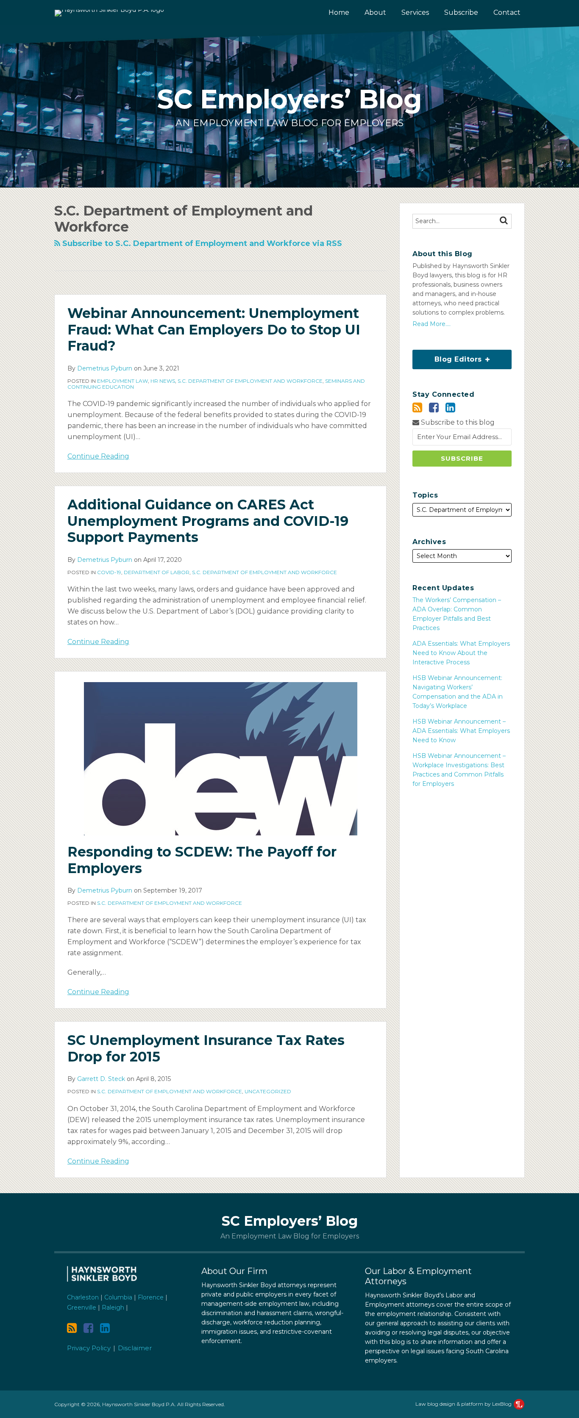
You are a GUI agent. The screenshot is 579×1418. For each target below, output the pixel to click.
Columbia (118, 1297)
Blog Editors (448, 356)
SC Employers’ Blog (289, 99)
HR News (162, 381)
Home (338, 12)
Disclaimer (135, 1348)
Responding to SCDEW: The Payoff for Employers (202, 859)
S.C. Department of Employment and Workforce (250, 381)
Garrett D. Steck (101, 1079)
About (375, 12)
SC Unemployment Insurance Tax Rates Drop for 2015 (206, 1048)
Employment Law (122, 381)
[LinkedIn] (450, 407)
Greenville (81, 1307)
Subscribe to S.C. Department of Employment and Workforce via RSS (201, 243)
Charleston (83, 1297)
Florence (151, 1297)
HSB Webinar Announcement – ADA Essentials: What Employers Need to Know (461, 731)
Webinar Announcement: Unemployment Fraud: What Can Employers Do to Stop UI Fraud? (213, 329)
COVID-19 (109, 572)
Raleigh (113, 1307)
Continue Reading (98, 455)
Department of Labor (156, 572)
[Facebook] (434, 407)
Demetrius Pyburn (104, 368)
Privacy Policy (89, 1348)
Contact (507, 12)
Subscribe (461, 12)
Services (415, 12)
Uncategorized (268, 1091)
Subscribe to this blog (457, 422)
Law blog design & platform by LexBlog (464, 1404)
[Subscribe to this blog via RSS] (417, 407)
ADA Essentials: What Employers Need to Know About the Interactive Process (461, 653)
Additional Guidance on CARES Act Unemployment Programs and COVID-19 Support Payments (207, 520)
